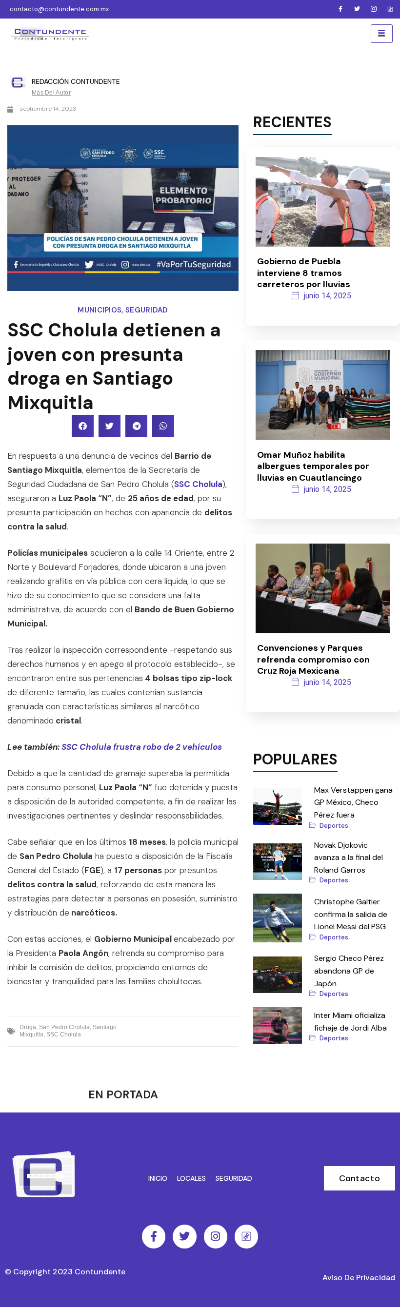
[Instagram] (373, 9)
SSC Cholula (198, 484)
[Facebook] (340, 9)
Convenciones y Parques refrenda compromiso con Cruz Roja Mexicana (313, 659)
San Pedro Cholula (64, 1027)
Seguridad (146, 310)
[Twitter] (357, 9)
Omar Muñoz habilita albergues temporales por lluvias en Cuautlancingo (313, 466)
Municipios (99, 310)
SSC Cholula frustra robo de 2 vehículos (141, 746)
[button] (83, 426)
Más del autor (51, 93)
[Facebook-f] (153, 1236)
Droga (28, 1027)
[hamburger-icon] (382, 33)
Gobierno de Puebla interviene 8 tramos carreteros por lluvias (303, 272)
